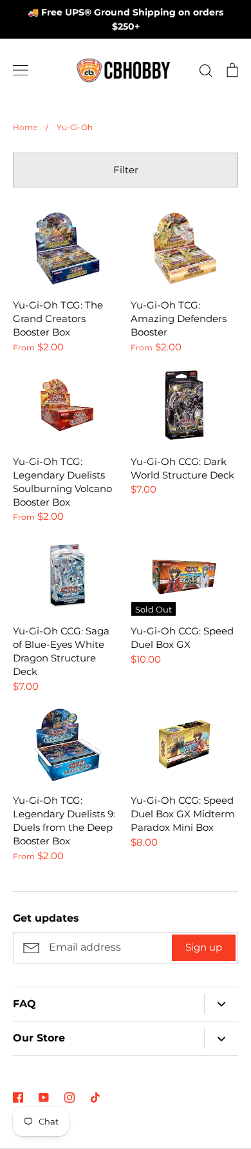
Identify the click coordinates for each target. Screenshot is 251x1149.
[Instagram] (69, 1097)
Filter (125, 170)
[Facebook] (18, 1097)
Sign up (203, 947)
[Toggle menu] (20, 70)
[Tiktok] (95, 1097)
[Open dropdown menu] (221, 1004)
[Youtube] (44, 1097)
